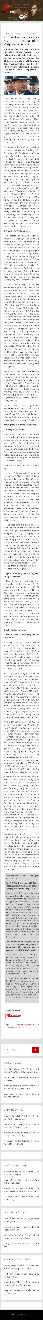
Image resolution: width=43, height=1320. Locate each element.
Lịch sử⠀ (33, 33)
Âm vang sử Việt (13, 1110)
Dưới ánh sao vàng (15, 1165)
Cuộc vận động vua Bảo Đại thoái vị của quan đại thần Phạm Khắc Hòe (21, 1087)
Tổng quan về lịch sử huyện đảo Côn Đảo (21, 1245)
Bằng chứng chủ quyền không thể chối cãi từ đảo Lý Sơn (21, 1228)
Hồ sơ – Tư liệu (13, 1063)
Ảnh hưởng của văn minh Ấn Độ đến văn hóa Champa (21, 1095)
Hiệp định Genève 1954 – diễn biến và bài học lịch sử (21, 1292)
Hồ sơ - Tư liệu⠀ (23, 33)
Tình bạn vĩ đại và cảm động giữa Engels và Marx (21, 1275)
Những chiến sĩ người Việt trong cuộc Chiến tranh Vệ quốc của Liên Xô (21, 1267)
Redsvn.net (28, 1315)
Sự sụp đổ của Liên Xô (24, 1024)
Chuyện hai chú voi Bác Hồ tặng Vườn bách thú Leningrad (21, 1173)
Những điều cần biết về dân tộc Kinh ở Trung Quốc (21, 1079)
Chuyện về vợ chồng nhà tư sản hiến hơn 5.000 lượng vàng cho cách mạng (21, 1189)
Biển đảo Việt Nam (15, 1212)
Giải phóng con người (17, 1259)
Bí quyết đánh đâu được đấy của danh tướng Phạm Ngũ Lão (21, 1142)
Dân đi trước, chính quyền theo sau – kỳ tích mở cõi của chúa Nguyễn (21, 1126)
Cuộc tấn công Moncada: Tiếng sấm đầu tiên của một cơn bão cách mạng (21, 1283)
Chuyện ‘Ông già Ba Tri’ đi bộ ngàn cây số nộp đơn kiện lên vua (21, 1117)
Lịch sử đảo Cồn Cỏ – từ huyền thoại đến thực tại (21, 1220)
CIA (11, 1024)
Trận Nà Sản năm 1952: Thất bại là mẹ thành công (21, 1198)
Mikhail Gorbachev (15, 1027)
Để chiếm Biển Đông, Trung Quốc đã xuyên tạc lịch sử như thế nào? (21, 1236)
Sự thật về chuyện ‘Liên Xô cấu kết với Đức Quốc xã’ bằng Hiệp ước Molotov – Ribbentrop (21, 1071)
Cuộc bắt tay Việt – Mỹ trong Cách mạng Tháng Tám (21, 1181)
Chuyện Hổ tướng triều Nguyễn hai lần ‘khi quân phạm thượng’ (21, 1134)
